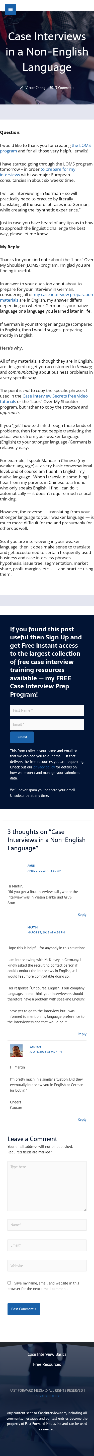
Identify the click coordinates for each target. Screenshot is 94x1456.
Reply (82, 914)
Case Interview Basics (47, 1354)
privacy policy (44, 767)
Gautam (35, 1047)
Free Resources (47, 1364)
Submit (22, 737)
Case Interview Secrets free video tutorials (44, 398)
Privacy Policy (47, 1396)
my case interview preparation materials (46, 297)
